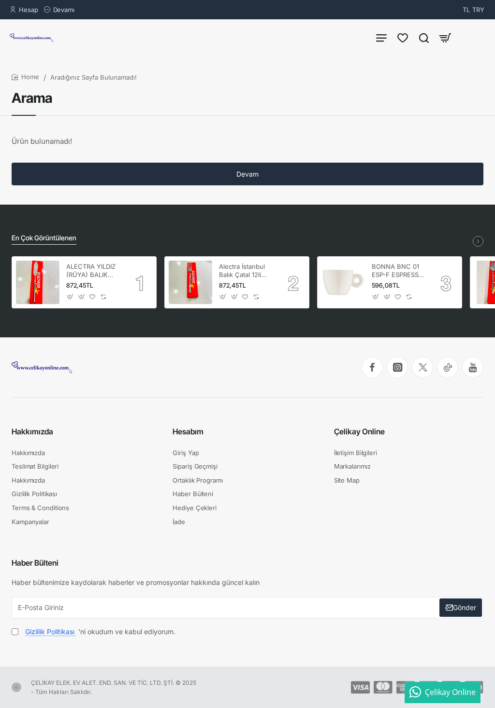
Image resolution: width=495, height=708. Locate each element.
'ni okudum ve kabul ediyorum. (100, 631)
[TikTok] (447, 367)
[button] (70, 297)
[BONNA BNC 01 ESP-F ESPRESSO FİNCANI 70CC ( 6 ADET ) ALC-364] (343, 282)
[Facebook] (372, 367)
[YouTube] (472, 367)
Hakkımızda (32, 431)
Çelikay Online (359, 431)
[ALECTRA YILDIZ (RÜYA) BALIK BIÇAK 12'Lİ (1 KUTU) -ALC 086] (37, 282)
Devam (247, 174)
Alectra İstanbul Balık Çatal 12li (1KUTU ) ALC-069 (242, 271)
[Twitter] (422, 367)
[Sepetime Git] (445, 37)
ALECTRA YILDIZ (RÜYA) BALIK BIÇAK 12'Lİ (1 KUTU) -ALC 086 (91, 271)
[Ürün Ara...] (424, 37)
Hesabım (188, 431)
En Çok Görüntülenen (44, 238)
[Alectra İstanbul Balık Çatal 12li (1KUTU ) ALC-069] (190, 282)
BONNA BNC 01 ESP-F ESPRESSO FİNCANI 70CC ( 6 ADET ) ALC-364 (399, 271)
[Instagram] (397, 367)
